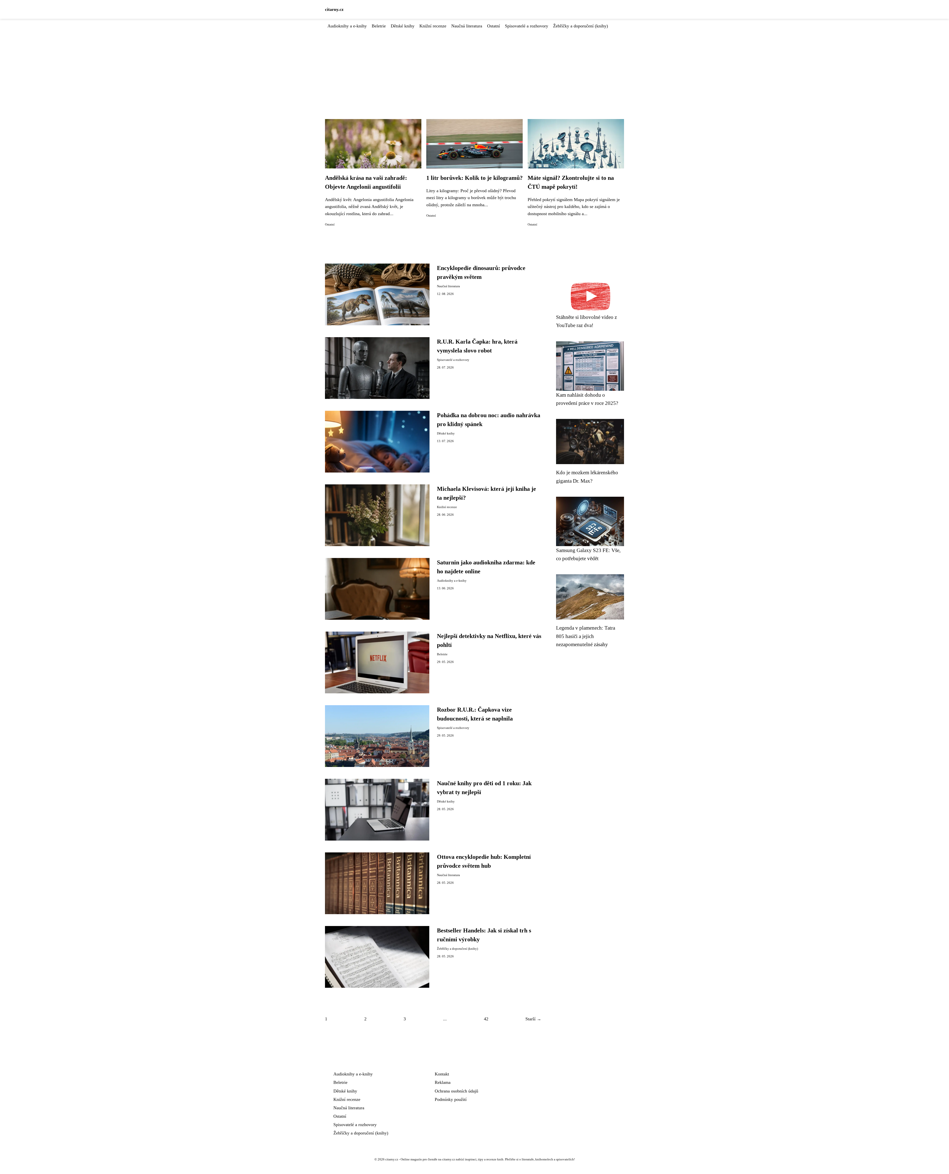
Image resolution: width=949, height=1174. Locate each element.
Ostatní (493, 25)
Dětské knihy (402, 25)
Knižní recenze (432, 25)
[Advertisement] (474, 66)
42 (486, 1018)
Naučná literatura (466, 25)
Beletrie (379, 25)
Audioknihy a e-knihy (347, 25)
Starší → (533, 1018)
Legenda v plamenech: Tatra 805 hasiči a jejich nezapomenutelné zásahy (585, 636)
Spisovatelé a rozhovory (526, 25)
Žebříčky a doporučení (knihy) (580, 25)
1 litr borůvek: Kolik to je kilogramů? (474, 178)
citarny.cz (334, 9)
